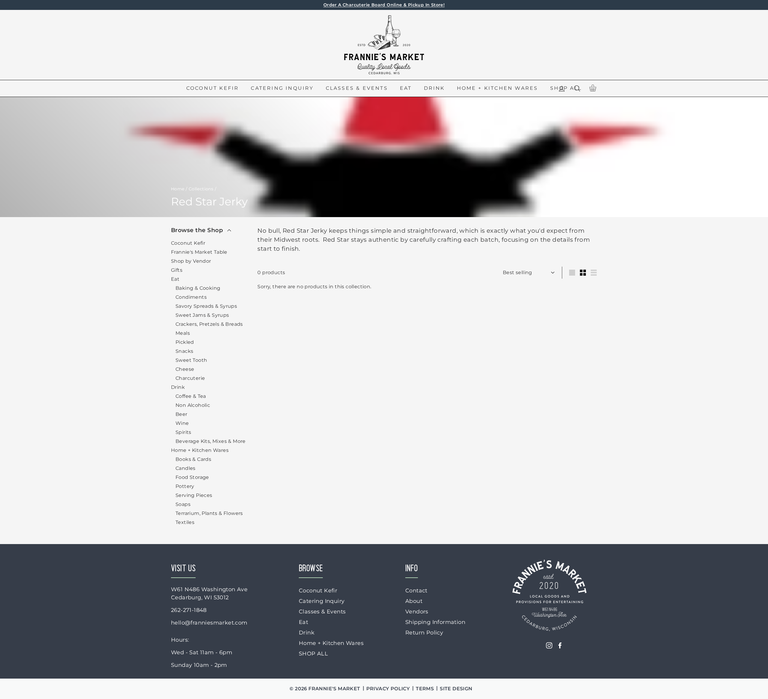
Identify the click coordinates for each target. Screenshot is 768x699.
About (413, 601)
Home (177, 188)
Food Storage (192, 477)
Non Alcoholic (193, 405)
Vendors (416, 611)
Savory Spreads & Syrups (206, 306)
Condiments (191, 297)
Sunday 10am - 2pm (199, 665)
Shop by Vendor (191, 261)
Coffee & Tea (191, 396)
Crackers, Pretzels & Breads (209, 324)
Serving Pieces (194, 495)
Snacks (184, 351)
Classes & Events (357, 88)
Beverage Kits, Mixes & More (211, 441)
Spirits (183, 432)
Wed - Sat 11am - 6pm (201, 652)
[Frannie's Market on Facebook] (560, 645)
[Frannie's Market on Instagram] (549, 645)
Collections (201, 188)
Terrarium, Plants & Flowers (209, 513)
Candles (186, 468)
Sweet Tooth (191, 360)
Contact (416, 590)
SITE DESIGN (456, 688)
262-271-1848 (189, 610)
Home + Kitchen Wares (497, 88)
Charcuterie (190, 378)
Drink (434, 88)
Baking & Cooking (198, 288)
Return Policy (424, 632)
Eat (406, 88)
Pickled (185, 342)
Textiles (185, 522)
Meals (183, 333)
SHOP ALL (313, 653)
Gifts (176, 270)
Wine (182, 423)
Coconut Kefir (212, 88)
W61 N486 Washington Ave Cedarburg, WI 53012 (209, 593)
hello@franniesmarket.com (209, 622)
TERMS (425, 688)
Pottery (185, 486)
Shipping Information (435, 622)
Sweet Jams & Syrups (202, 315)
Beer (182, 414)
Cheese (185, 369)
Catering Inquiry (282, 88)
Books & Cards (193, 459)
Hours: (180, 640)
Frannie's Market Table (199, 252)
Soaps (183, 504)
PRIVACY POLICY (388, 688)
